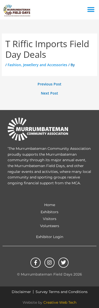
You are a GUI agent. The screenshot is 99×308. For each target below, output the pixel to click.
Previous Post (49, 84)
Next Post (49, 93)
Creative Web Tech (59, 302)
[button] (90, 9)
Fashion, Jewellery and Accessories (37, 64)
